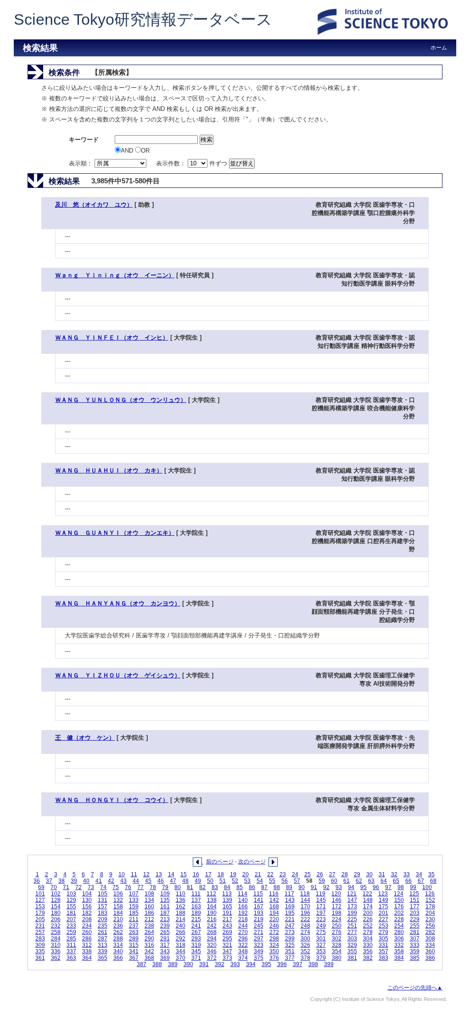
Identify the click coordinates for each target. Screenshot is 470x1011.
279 (383, 932)
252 (368, 926)
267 (196, 932)
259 (71, 932)
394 (251, 964)
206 (56, 919)
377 (290, 958)
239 (165, 926)
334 (430, 945)
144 (305, 900)
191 (227, 913)
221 (290, 919)
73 (91, 887)
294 (212, 938)
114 (242, 893)
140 (243, 900)
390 (188, 964)
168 (274, 906)
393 (235, 964)
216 (212, 919)
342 (149, 951)
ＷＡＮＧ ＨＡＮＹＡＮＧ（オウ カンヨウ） (117, 603)
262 (118, 932)
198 (336, 913)
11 (134, 874)
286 (87, 938)
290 (149, 938)
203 (415, 913)
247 (290, 926)
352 (305, 951)
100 (427, 887)
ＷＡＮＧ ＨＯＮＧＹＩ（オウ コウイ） (111, 800)
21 (258, 874)
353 (321, 951)
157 (102, 906)
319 (196, 945)
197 (321, 913)
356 (368, 951)
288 (118, 938)
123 (383, 893)
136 (180, 900)
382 (368, 958)
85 (239, 887)
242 (212, 926)
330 (368, 945)
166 (243, 906)
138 (212, 900)
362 (56, 958)
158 (118, 906)
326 (305, 945)
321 (227, 945)
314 (118, 945)
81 (190, 887)
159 (134, 906)
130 (87, 900)
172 (336, 906)
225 (352, 919)
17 (208, 874)
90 (301, 887)
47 (173, 881)
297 (258, 938)
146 (336, 900)
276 (336, 932)
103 (71, 893)
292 (180, 938)
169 (290, 906)
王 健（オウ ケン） (85, 737)
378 (305, 958)
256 (430, 926)
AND (128, 150)
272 (274, 932)
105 (102, 893)
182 (87, 913)
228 (399, 919)
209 (102, 919)
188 (180, 913)
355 (352, 951)
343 (165, 951)
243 (227, 926)
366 (118, 958)
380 (336, 958)
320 (212, 945)
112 (211, 893)
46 (160, 881)
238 (149, 926)
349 (258, 951)
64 (383, 881)
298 (274, 938)
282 (430, 932)
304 (368, 938)
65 (396, 881)
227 (383, 919)
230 (430, 919)
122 (367, 893)
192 (243, 913)
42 (111, 881)
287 (102, 938)
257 (40, 932)
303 (352, 938)
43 (123, 881)
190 (212, 913)
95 (363, 887)
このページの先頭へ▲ (414, 987)
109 (165, 893)
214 (180, 919)
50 (210, 881)
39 (74, 881)
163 (196, 906)
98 (400, 887)
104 (87, 893)
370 (180, 958)
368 (149, 958)
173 (352, 906)
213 (165, 919)
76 (128, 887)
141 (258, 900)
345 (196, 951)
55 (272, 881)
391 (204, 964)
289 (134, 938)
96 (376, 887)
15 (183, 874)
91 (314, 887)
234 (87, 926)
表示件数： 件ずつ (192, 163)
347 (227, 951)
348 (243, 951)
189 (196, 913)
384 (399, 958)
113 (227, 893)
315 (134, 945)
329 (352, 945)
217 (227, 919)
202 (399, 913)
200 (368, 913)
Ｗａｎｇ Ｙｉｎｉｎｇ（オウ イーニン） (114, 275)
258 (56, 932)
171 (321, 906)
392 (219, 964)
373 (227, 958)
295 (227, 938)
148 (368, 900)
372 (212, 958)
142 (274, 900)
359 (415, 951)
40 (86, 881)
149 (383, 900)
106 (118, 893)
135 (165, 900)
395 (266, 964)
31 (382, 874)
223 (321, 919)
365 (102, 958)
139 (227, 900)
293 (196, 938)
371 (196, 958)
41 (98, 881)
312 (87, 945)
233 (71, 926)
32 (394, 874)
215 (196, 919)
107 (134, 893)
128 (56, 900)
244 (243, 926)
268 (212, 932)
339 (102, 951)
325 (290, 945)
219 (258, 919)
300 (305, 938)
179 (40, 913)
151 (415, 900)
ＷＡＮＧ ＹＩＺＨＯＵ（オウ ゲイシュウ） (117, 675)
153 (40, 906)
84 (227, 887)
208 (87, 919)
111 (196, 893)
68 (433, 881)
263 (134, 932)
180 (56, 913)
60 (334, 881)
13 (159, 874)
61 (346, 881)
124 (398, 893)
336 (56, 951)
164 (212, 906)
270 (243, 932)
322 (243, 945)
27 (332, 874)
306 (399, 938)
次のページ (252, 861)
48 (185, 881)
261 (102, 932)
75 (115, 887)
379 (321, 958)
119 (320, 893)
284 (56, 938)
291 (165, 938)
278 (368, 932)
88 (277, 887)
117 (289, 893)
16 (196, 874)
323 (258, 945)
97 (388, 887)
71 (66, 887)
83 (215, 887)
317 (165, 945)
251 (352, 926)
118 (305, 893)
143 (290, 900)
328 (336, 945)
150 (399, 900)
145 (321, 900)
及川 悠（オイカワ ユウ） (94, 204)
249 (321, 926)
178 (430, 906)
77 (140, 887)
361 (40, 958)
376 (274, 958)
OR (145, 150)
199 (352, 913)
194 (274, 913)
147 (352, 900)
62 (359, 881)
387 (141, 964)
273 (290, 932)
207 (71, 919)
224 (336, 919)
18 (221, 874)
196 (305, 913)
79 (165, 887)
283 (40, 938)
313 (102, 945)
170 (305, 906)
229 (415, 919)
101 (40, 893)
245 (258, 926)
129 (71, 900)
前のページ (220, 861)
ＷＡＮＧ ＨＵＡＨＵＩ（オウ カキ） (108, 470)
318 (180, 945)
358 (399, 951)
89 (289, 887)
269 (227, 932)
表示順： (82, 163)
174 (368, 906)
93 (339, 887)
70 (53, 887)
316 (149, 945)
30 (369, 874)
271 (258, 932)
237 (134, 926)
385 (415, 958)
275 (321, 932)
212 (149, 919)
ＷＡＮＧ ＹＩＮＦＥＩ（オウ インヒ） (111, 337)
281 (415, 932)
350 (274, 951)
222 (305, 919)
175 (383, 906)
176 (399, 906)
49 (198, 881)
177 (415, 906)
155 (71, 906)
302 (336, 938)
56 (284, 881)
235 (102, 926)
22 (270, 874)
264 (149, 932)
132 (118, 900)
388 (157, 964)
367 (134, 958)
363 (71, 958)
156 (87, 906)
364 (87, 958)
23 (283, 874)
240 (180, 926)
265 (165, 932)
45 (148, 881)
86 (252, 887)
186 (149, 913)
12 (146, 874)
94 (351, 887)
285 (71, 938)
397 (297, 964)
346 (212, 951)
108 (149, 893)
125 (414, 893)
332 (399, 945)
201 (383, 913)
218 (243, 919)
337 (71, 951)
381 (352, 958)
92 (326, 887)
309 (40, 945)
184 (118, 913)
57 (297, 881)
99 (413, 887)
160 (149, 906)
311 (71, 945)
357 (383, 951)
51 (222, 881)
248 (305, 926)
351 (290, 951)
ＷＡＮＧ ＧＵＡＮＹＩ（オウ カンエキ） (114, 532)
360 (430, 951)
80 (177, 887)
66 (408, 881)
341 (134, 951)
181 (71, 913)
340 (118, 951)
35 (431, 874)
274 (305, 932)
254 (399, 926)
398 (313, 964)
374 (243, 958)
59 (322, 881)
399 (329, 964)
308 (430, 938)
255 (415, 926)
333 (415, 945)
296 (243, 938)
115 (258, 893)
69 (41, 887)
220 (274, 919)
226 (368, 919)
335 (40, 951)
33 (406, 874)
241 (196, 926)
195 (290, 913)
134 (149, 900)
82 (202, 887)
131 (102, 900)
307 (415, 938)
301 (321, 938)
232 (56, 926)
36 (37, 881)
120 (336, 893)
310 (56, 945)
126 (430, 893)
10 (121, 874)
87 (264, 887)
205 (40, 919)
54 (260, 881)
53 (247, 881)
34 (419, 874)
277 (352, 932)
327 (321, 945)
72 (78, 887)
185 (134, 913)
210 (118, 919)
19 (233, 874)
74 (103, 887)
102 (56, 893)
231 (40, 926)
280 (399, 932)
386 (430, 958)
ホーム (439, 47)
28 (344, 874)
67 (421, 881)
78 (153, 887)
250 (336, 926)
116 (274, 893)
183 (102, 913)
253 (383, 926)
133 (134, 900)
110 (180, 893)
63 (371, 881)
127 (40, 900)
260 (87, 932)
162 (180, 906)
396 (282, 964)
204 (430, 913)
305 (383, 938)
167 (258, 906)
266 (180, 932)
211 (134, 919)
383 (383, 958)
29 (357, 874)
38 (61, 881)
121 (352, 893)
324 (274, 945)
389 (173, 964)
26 (320, 874)
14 (171, 874)
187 (165, 913)
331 (383, 945)
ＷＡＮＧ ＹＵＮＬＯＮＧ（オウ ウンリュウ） (120, 399)
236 (118, 926)
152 (430, 900)
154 (56, 906)
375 (258, 958)
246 (274, 926)
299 (290, 938)
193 (258, 913)
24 (295, 874)
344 (180, 951)
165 (227, 906)
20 (245, 874)
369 (165, 958)
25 (307, 874)
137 (196, 900)
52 (235, 881)
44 (136, 881)
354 (336, 951)
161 (165, 906)
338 (87, 951)
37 (49, 881)
